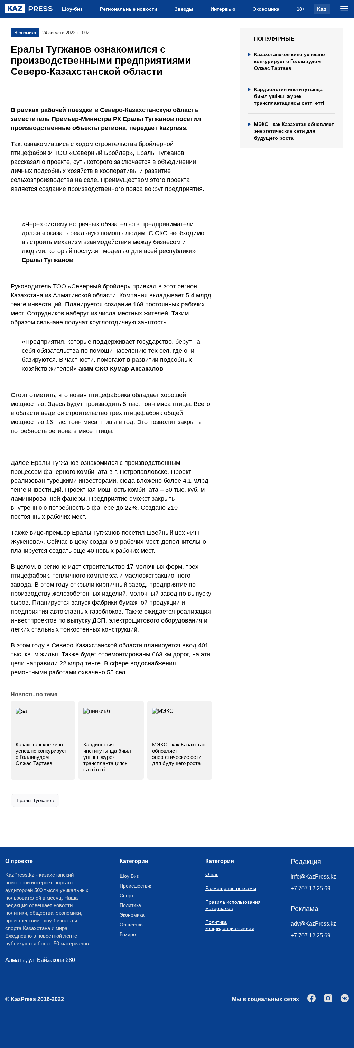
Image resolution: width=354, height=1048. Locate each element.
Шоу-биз (72, 9)
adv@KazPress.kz (313, 924)
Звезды (184, 9)
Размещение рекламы (230, 888)
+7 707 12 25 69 (310, 888)
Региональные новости (128, 9)
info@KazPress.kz (313, 877)
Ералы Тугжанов (35, 800)
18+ (301, 9)
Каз (321, 9)
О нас (211, 874)
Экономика (266, 9)
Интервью (223, 9)
